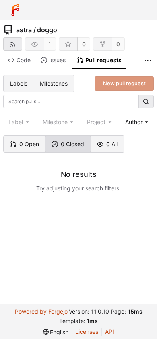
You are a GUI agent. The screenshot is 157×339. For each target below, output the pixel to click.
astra (24, 30)
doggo (47, 30)
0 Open (29, 144)
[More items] (148, 60)
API (109, 331)
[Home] (15, 10)
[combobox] (137, 122)
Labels (18, 83)
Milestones (54, 83)
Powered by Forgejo (41, 311)
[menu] (56, 332)
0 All (112, 144)
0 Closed (72, 144)
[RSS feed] (12, 44)
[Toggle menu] (145, 10)
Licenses (86, 331)
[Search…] (146, 101)
